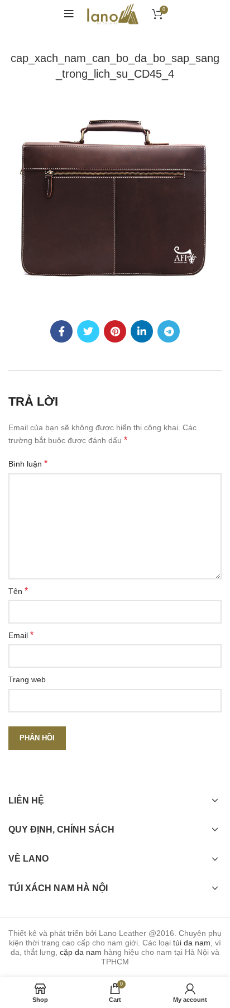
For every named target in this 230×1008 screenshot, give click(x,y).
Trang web (27, 679)
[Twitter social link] (88, 331)
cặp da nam (81, 952)
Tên (18, 591)
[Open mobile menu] (69, 14)
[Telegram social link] (168, 331)
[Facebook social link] (61, 331)
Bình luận (27, 463)
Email (20, 635)
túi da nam (191, 942)
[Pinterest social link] (115, 331)
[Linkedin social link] (142, 331)
